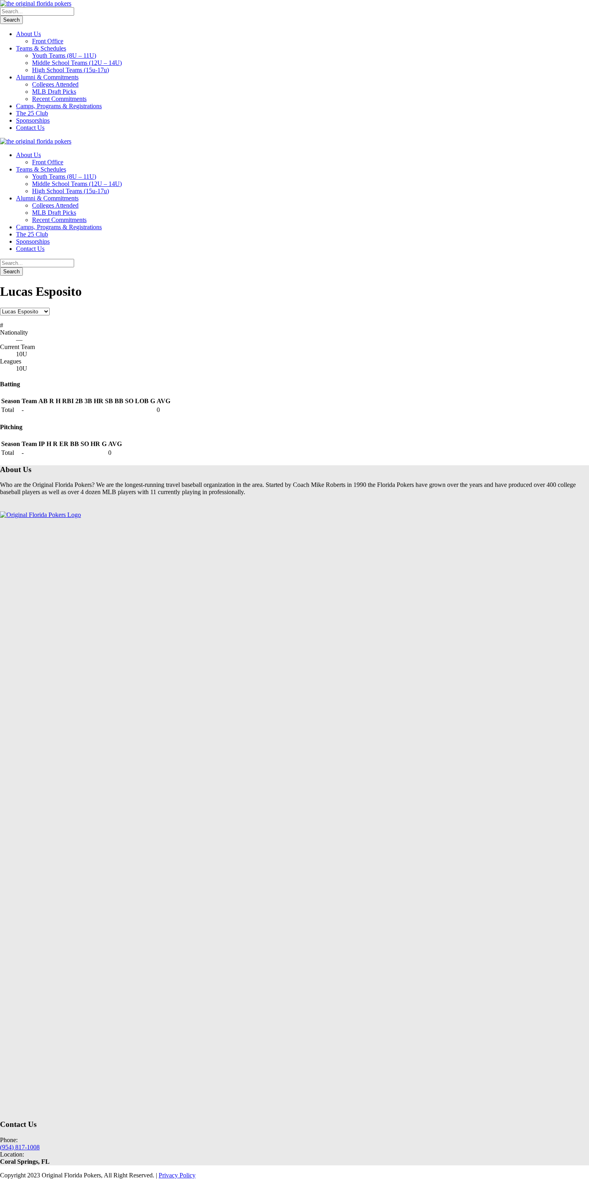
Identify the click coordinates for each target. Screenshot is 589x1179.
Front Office (47, 41)
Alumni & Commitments (47, 77)
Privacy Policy (177, 1175)
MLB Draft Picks (54, 91)
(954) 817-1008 (20, 1147)
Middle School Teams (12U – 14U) (77, 62)
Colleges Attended (55, 84)
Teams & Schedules (41, 48)
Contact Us (30, 127)
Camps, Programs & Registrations (59, 106)
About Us (28, 33)
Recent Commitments (59, 98)
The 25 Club (32, 113)
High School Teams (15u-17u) (70, 70)
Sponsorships (33, 120)
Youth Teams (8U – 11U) (64, 55)
